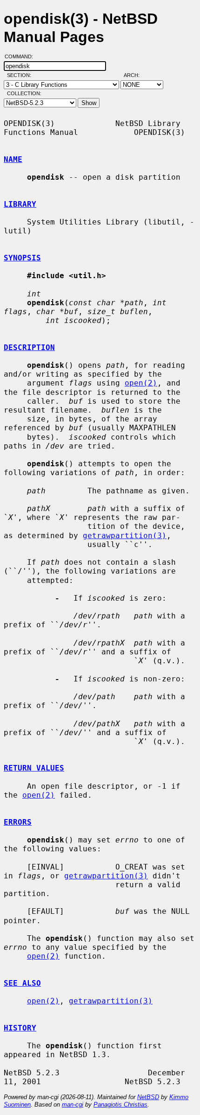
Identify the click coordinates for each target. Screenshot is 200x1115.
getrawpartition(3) (125, 535)
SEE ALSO (22, 983)
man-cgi (72, 1104)
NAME (13, 159)
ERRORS (18, 822)
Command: (22, 56)
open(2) (141, 383)
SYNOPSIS (22, 257)
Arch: (136, 75)
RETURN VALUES (34, 768)
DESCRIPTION (29, 347)
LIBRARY (20, 204)
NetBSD (148, 1097)
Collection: (24, 93)
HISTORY (20, 1028)
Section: (21, 75)
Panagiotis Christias (120, 1104)
